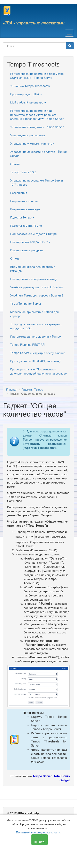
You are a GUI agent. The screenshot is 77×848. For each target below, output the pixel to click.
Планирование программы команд (33, 279)
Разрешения (18, 193)
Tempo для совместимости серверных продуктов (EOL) (36, 326)
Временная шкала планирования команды (32, 268)
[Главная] (7, 11)
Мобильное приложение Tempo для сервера (34, 314)
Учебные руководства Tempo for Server (36, 287)
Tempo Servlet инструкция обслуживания (37, 353)
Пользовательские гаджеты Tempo (33, 234)
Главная (11, 389)
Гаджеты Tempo (21, 217)
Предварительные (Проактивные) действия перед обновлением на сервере (38, 371)
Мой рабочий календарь (27, 102)
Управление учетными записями (32, 143)
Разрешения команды (25, 209)
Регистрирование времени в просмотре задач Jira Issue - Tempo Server (37, 75)
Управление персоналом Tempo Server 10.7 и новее (36, 182)
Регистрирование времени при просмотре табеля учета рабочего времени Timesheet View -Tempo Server (37, 114)
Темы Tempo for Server (25, 303)
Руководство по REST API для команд (35, 361)
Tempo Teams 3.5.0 (23, 172)
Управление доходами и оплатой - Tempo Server (38, 153)
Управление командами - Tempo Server (37, 127)
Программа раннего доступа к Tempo (35, 336)
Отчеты (15, 164)
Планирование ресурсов (26, 250)
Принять (39, 842)
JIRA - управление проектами (33, 23)
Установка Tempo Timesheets (30, 86)
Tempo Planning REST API (27, 344)
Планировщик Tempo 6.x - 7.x (30, 242)
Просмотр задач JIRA (25, 94)
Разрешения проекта (24, 201)
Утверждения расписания (27, 135)
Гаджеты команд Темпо (26, 225)
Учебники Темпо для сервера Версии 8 (36, 295)
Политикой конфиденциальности (38, 832)
